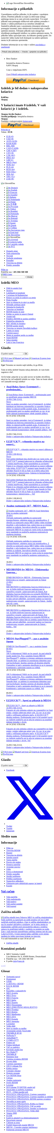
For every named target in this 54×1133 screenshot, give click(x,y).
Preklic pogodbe (13, 265)
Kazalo (9, 886)
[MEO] (6, 274)
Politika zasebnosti (14, 879)
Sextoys (9, 290)
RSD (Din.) (11, 172)
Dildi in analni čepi (14, 288)
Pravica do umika (13, 862)
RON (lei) (10, 169)
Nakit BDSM (11, 338)
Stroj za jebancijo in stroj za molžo (20, 302)
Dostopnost (11, 979)
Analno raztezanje (13, 1080)
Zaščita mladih (12, 943)
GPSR (9, 981)
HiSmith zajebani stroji (15, 305)
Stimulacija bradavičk (15, 307)
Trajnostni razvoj (13, 977)
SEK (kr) (10, 174)
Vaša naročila (11, 897)
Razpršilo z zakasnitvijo (16, 991)
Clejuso (9, 1078)
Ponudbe (10, 260)
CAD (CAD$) (12, 148)
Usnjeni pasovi (12, 333)
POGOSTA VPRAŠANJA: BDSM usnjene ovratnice (28, 1099)
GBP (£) (9, 160)
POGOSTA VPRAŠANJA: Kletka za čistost (25, 1104)
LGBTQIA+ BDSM (14, 984)
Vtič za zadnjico (13, 1047)
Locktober (10, 1024)
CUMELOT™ (12, 1040)
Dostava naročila (13, 864)
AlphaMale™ (12, 1038)
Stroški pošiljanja (13, 876)
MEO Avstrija (12, 993)
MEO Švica (11, 995)
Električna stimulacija (15, 321)
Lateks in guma (12, 330)
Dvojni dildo (11, 1061)
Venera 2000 (11, 1113)
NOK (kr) (10, 165)
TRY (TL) (10, 176)
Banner (9, 853)
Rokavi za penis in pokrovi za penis (21, 297)
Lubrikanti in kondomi (15, 293)
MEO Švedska (12, 1009)
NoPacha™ (11, 1035)
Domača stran (12, 251)
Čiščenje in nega (13, 1122)
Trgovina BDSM (13, 850)
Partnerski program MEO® (17, 1130)
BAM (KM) (11, 143)
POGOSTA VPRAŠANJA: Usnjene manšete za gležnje (29, 1097)
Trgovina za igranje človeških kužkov (21, 328)
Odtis (8, 869)
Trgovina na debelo (14, 263)
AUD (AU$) (11, 141)
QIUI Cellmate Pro (14, 1066)
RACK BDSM (12, 986)
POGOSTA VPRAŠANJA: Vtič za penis (23, 1106)
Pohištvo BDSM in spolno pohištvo (21, 319)
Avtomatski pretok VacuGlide (18, 1031)
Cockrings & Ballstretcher (17, 295)
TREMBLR (11, 1054)
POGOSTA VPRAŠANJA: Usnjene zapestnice (26, 1094)
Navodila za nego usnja (16, 1101)
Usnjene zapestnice (14, 1064)
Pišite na (4, 270)
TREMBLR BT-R (14, 1033)
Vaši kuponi (11, 906)
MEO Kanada (12, 1019)
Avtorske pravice (13, 867)
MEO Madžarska (13, 1014)
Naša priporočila (13, 253)
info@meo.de (18, 961)
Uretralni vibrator (13, 1071)
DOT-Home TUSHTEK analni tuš (20, 1087)
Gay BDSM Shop (13, 1075)
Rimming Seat (12, 1057)
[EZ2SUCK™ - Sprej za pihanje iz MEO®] (25, 705)
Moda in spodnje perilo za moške (20, 335)
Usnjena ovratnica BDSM (17, 1059)
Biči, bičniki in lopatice (15, 323)
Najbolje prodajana (14, 258)
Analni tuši (10, 316)
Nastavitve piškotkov (15, 881)
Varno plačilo (11, 860)
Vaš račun (7, 891)
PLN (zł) (10, 167)
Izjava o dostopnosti (14, 872)
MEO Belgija (11, 1012)
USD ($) (10, 139)
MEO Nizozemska (14, 1005)
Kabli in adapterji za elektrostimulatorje (22, 1118)
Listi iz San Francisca (15, 342)
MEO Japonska (12, 1021)
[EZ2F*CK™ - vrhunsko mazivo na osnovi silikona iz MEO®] (29, 452)
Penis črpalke (11, 300)
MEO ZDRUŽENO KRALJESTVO (21, 1007)
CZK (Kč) (10, 155)
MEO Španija (12, 1002)
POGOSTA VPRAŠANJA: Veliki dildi (22, 1111)
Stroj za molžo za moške (16, 1028)
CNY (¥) (10, 153)
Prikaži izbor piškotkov (10, 52)
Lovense (9, 1085)
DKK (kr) (10, 158)
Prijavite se (5, 130)
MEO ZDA (11, 1017)
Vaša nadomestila (13, 899)
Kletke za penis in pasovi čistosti (19, 314)
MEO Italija (11, 1000)
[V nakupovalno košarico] (1, 54)
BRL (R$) (10, 146)
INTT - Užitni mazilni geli (17, 1092)
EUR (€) (10, 136)
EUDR (9, 1115)
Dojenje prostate (13, 1073)
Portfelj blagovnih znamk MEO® (20, 1125)
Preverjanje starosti (14, 1120)
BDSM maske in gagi (15, 312)
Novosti (9, 256)
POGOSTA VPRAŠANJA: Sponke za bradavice (26, 1108)
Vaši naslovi (11, 901)
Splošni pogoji (12, 857)
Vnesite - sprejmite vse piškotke (34, 52)
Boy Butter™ (12, 1052)
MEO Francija (12, 998)
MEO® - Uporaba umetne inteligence (21, 1127)
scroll (3, 966)
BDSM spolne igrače (15, 326)
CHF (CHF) (11, 150)
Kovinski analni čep (14, 1050)
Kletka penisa (12, 1068)
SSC (8, 988)
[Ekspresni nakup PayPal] (25, 82)
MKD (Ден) (11, 162)
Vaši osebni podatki (14, 904)
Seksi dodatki (11, 340)
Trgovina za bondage (15, 309)
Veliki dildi (10, 1026)
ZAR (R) (10, 179)
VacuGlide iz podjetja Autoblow (19, 1090)
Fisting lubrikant (13, 1045)
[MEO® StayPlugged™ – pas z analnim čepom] (26, 646)
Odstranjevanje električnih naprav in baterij (24, 883)
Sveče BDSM (12, 1082)
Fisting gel (10, 1042)
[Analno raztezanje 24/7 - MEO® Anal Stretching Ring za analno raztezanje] (29, 513)
